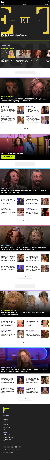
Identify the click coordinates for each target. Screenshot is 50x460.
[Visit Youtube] (16, 447)
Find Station (8, 157)
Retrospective (7, 245)
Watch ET (47, 4)
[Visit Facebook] (4, 447)
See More (25, 128)
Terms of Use (6, 434)
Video (24, 4)
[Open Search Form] (48, 1)
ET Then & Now (7, 97)
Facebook (5, 418)
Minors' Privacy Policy (9, 441)
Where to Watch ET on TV (12, 153)
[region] (25, 20)
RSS (4, 429)
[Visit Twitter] (8, 447)
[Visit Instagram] (12, 447)
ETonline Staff (6, 427)
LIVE (3, 4)
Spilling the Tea (8, 188)
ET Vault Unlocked (8, 310)
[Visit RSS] (19, 447)
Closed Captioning (8, 438)
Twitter (5, 421)
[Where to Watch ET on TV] (25, 147)
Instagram (6, 419)
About (5, 426)
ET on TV (5, 424)
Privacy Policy (7, 436)
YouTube (5, 423)
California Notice (7, 439)
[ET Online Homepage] (3, 1)
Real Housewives (8, 367)
